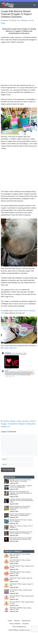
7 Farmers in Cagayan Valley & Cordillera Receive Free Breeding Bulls (21, 486)
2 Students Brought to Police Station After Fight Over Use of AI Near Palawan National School (21, 500)
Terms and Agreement (19, 626)
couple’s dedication (10, 348)
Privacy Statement (14, 623)
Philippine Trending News (27, 424)
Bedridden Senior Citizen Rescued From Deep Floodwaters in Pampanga (20, 480)
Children (13, 421)
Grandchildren (12, 424)
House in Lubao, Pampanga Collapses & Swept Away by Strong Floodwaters (20, 514)
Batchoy (6, 421)
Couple (19, 421)
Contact (10, 620)
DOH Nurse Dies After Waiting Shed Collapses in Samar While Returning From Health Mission (21, 493)
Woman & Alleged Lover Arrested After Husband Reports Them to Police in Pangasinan (20, 508)
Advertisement (26, 620)
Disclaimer (25, 623)
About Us (17, 620)
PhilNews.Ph (5, 427)
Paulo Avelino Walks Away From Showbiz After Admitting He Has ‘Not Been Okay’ (21, 538)
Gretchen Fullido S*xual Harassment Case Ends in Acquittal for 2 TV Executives (21, 532)
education (25, 421)
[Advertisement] (19, 64)
